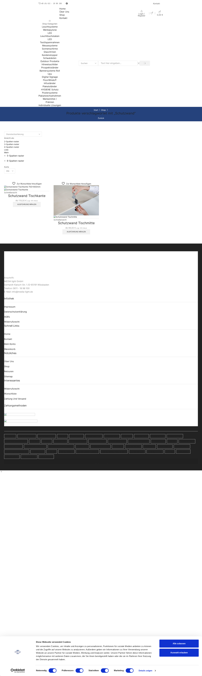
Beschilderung (93, 436)
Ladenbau (82, 446)
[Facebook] (67, 3)
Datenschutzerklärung (15, 311)
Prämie (52, 451)
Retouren (8, 371)
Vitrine (170, 451)
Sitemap (8, 376)
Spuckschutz (137, 451)
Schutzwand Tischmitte (76, 223)
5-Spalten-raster (15, 155)
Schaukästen (49, 58)
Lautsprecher (133, 446)
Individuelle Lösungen (50, 105)
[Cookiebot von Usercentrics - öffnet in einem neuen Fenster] (18, 671)
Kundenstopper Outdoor (61, 446)
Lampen (117, 446)
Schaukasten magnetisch (114, 451)
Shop (62, 14)
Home (62, 8)
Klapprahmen (187, 441)
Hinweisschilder (50, 64)
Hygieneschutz (97, 441)
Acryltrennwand (27, 436)
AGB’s (7, 317)
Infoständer (50, 83)
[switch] (79, 670)
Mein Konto (10, 344)
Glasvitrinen (50, 51)
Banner (62, 436)
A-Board (10, 436)
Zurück (101, 118)
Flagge (47, 441)
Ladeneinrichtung (100, 446)
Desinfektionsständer (15, 441)
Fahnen (34, 441)
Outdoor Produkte (49, 61)
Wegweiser (183, 451)
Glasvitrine (60, 441)
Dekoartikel (141, 436)
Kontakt (156, 3)
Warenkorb (9, 349)
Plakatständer (50, 86)
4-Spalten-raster (11, 147)
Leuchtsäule (164, 446)
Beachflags (76, 436)
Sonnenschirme (50, 48)
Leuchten (149, 446)
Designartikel (175, 436)
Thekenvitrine (155, 451)
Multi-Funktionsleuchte (16, 451)
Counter (126, 436)
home (7, 334)
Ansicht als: (9, 138)
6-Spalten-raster (15, 161)
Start (96, 110)
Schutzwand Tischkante (26, 196)
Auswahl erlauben (179, 652)
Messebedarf (182, 446)
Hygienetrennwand (138, 441)
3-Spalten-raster (11, 144)
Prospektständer (49, 67)
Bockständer (111, 436)
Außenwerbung (46, 436)
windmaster (46, 456)
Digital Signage (50, 77)
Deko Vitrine (157, 436)
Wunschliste (10, 393)
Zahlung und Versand (15, 398)
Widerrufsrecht (12, 321)
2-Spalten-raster (11, 141)
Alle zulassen (179, 643)
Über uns (64, 11)
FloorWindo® (49, 80)
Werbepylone (50, 29)
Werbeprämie (29, 456)
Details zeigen (145, 670)
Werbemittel (11, 456)
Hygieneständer (117, 441)
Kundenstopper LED (35, 446)
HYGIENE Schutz (50, 89)
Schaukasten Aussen (87, 451)
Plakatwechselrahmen (49, 95)
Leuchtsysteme (50, 26)
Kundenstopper (50, 55)
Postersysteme (49, 92)
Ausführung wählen (26, 204)
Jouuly (172, 441)
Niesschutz (38, 451)
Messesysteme (49, 45)
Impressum (9, 306)
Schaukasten (66, 451)
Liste (6, 150)
